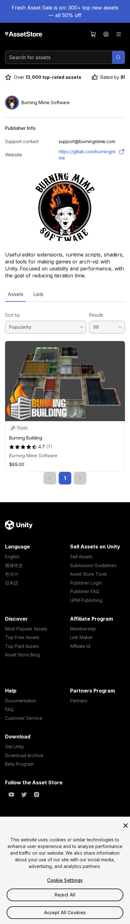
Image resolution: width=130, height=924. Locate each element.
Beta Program (19, 764)
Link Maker (81, 637)
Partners (78, 700)
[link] (50, 478)
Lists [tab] (38, 294)
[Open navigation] (118, 34)
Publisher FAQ (84, 591)
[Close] (125, 825)
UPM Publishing (86, 600)
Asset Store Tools (88, 574)
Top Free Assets (22, 637)
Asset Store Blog (22, 654)
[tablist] (65, 294)
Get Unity (14, 746)
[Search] (118, 57)
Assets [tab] (15, 294)
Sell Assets (81, 556)
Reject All (65, 894)
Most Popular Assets (26, 628)
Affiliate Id (80, 646)
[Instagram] (36, 794)
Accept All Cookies (65, 912)
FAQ (9, 709)
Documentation (20, 700)
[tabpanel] (65, 393)
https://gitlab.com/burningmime (87, 155)
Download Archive (24, 755)
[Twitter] (24, 794)
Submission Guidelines (93, 565)
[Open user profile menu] (106, 34)
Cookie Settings (65, 880)
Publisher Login (86, 582)
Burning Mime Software (33, 455)
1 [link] (65, 478)
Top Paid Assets (22, 646)
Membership (83, 628)
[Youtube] (11, 794)
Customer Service (23, 718)
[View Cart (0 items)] (93, 34)
